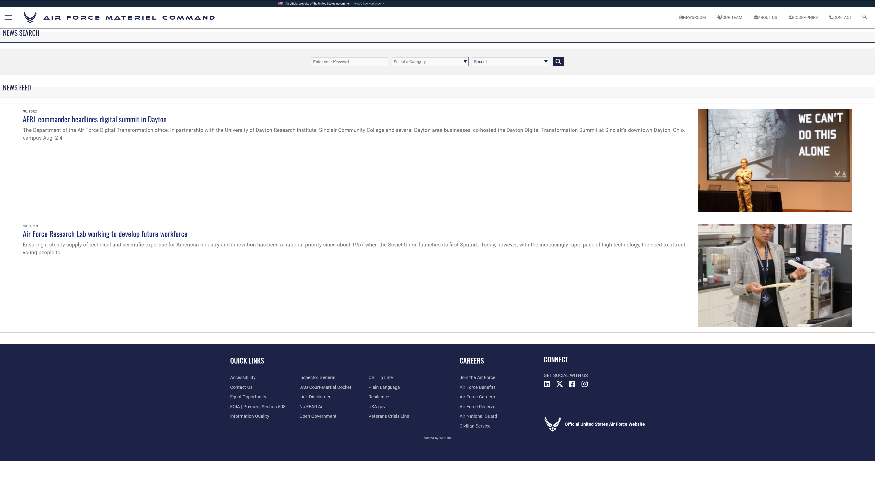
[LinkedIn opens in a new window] (547, 384)
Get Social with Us (566, 375)
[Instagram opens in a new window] (584, 384)
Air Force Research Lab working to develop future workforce (105, 233)
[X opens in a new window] (559, 384)
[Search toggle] (864, 17)
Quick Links (247, 360)
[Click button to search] (558, 61)
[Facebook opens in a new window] (572, 384)
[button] (370, 3)
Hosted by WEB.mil (437, 438)
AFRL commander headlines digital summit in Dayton (95, 118)
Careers (472, 360)
